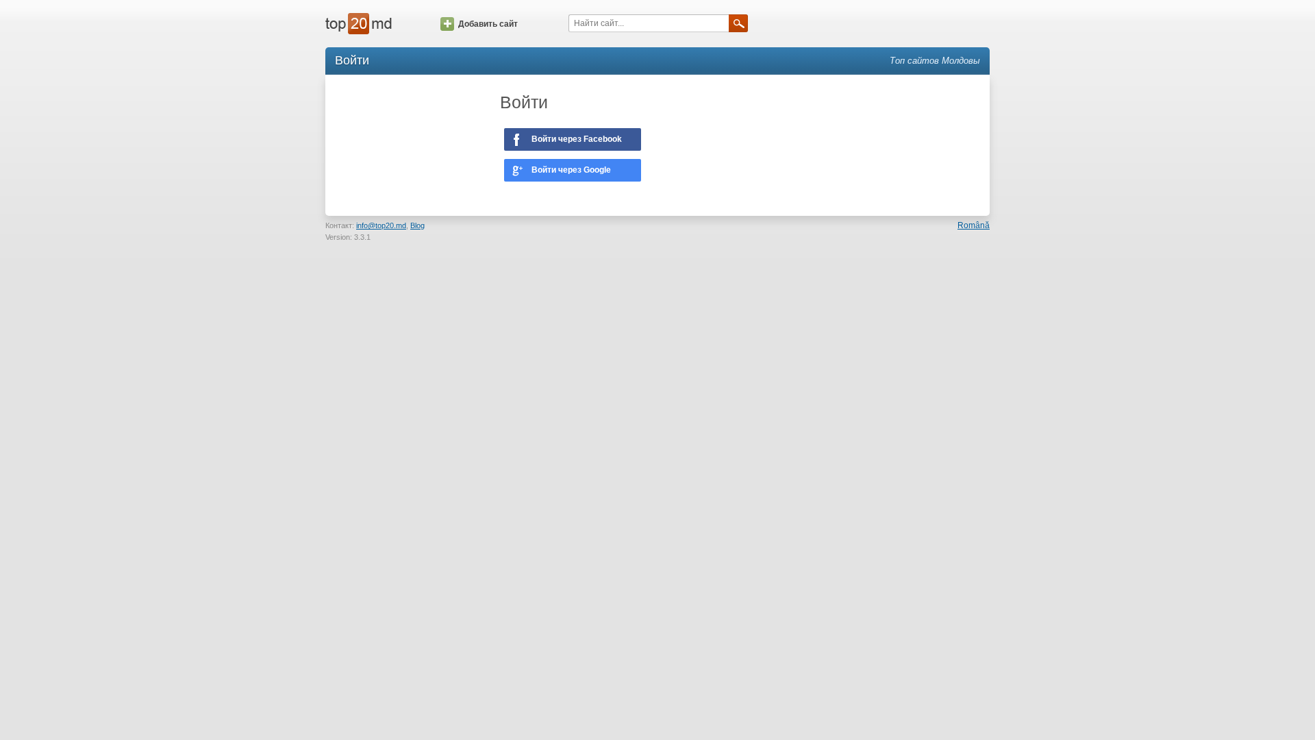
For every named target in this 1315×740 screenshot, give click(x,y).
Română (973, 225)
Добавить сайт (488, 24)
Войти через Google (571, 170)
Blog (417, 225)
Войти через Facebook (576, 139)
